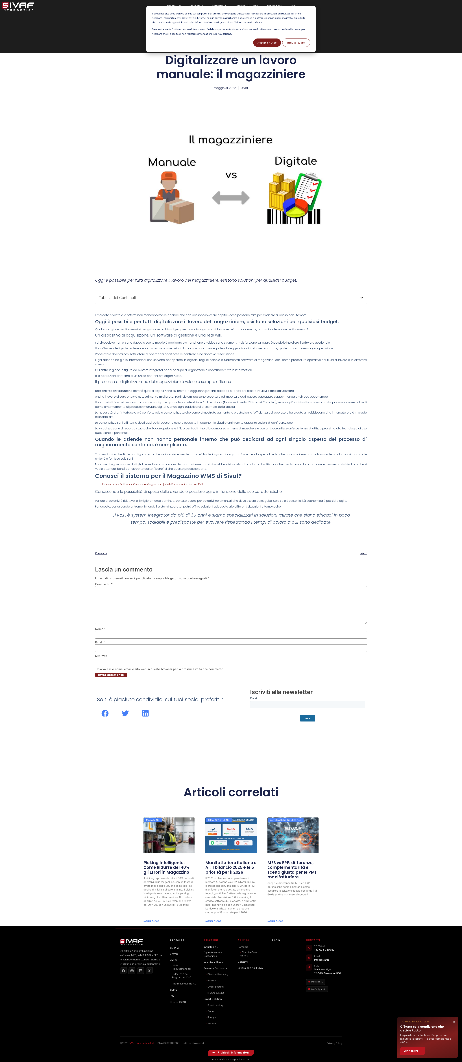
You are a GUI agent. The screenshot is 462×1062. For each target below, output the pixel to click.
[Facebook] (123, 970)
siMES (173, 960)
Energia (212, 1017)
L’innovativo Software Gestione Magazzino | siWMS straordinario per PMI (152, 484)
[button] (361, 297)
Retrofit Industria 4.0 (185, 983)
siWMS (174, 954)
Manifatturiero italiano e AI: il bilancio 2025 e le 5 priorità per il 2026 (230, 867)
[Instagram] (131, 970)
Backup (212, 980)
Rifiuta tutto (296, 42)
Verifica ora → (413, 1051)
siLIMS (173, 989)
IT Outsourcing (216, 992)
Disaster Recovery (218, 974)
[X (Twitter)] (149, 970)
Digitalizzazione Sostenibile (213, 954)
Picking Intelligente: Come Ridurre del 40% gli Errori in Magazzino (166, 867)
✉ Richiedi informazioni (231, 1052)
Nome (100, 629)
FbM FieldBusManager (181, 967)
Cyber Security (216, 986)
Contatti (243, 961)
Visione (212, 1023)
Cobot (211, 1011)
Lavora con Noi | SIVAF (251, 967)
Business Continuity (215, 968)
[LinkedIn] (140, 970)
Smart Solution (213, 999)
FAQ (172, 995)
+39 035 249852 (324, 949)
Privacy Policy (334, 1043)
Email (100, 642)
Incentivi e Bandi (213, 962)
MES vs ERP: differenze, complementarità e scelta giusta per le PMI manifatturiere (291, 870)
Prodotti (178, 940)
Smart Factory (215, 1005)
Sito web (101, 655)
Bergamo (243, 946)
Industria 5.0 (211, 946)
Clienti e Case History (248, 954)
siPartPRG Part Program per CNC (181, 976)
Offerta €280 (178, 1002)
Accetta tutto (267, 42)
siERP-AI (174, 947)
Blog (276, 940)
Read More (151, 921)
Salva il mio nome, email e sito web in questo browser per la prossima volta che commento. (161, 669)
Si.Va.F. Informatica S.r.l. (141, 1043)
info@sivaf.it (321, 959)
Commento (104, 584)
